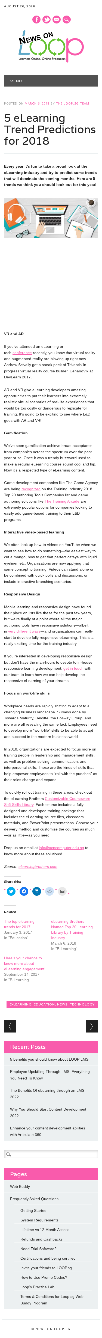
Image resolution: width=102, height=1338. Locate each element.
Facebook (36, 19)
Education (44, 1004)
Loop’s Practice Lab (37, 1287)
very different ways (24, 631)
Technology (82, 1004)
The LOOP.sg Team (72, 103)
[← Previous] (10, 1026)
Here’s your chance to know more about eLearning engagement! (24, 963)
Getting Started (33, 1210)
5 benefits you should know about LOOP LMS (49, 1059)
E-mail (57, 19)
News (62, 1004)
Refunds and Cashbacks (41, 1239)
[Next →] (92, 1026)
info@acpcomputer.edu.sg (61, 847)
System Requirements (39, 1220)
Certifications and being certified (48, 1258)
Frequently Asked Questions (34, 1199)
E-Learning (21, 1004)
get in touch (73, 668)
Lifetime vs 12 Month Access (44, 1229)
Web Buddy (20, 1186)
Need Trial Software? (38, 1249)
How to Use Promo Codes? (43, 1277)
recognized (31, 489)
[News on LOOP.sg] (51, 61)
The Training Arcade (62, 501)
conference (22, 353)
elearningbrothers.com (37, 866)
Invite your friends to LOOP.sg (46, 1268)
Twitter (46, 19)
